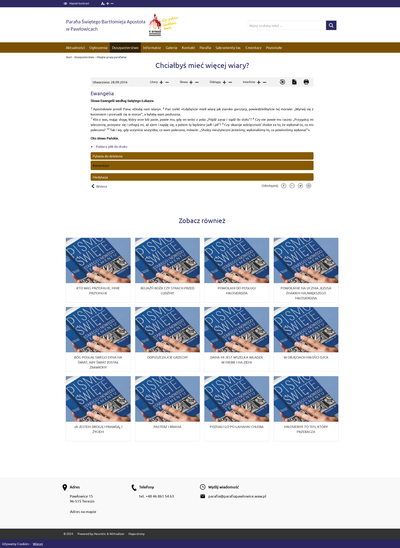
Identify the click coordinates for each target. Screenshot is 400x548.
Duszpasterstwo (125, 47)
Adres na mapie (83, 511)
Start (69, 57)
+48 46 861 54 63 (160, 496)
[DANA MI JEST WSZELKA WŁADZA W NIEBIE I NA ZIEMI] (236, 339)
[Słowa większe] (190, 82)
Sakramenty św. (228, 47)
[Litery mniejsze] (166, 82)
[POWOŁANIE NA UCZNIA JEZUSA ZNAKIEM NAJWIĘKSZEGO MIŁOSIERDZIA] (306, 270)
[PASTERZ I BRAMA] (167, 408)
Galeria (171, 47)
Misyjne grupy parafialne (111, 57)
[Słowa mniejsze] (196, 82)
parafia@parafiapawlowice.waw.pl (237, 496)
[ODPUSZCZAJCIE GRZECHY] (167, 339)
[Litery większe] (161, 82)
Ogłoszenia (98, 47)
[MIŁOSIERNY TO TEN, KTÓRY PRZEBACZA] (306, 408)
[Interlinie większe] (258, 82)
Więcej (38, 544)
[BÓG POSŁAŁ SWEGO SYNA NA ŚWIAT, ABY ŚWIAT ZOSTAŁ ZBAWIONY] (98, 339)
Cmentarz (253, 47)
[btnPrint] (305, 82)
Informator (152, 47)
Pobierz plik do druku (111, 146)
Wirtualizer (117, 533)
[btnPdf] (294, 82)
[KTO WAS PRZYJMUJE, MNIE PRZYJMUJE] (98, 270)
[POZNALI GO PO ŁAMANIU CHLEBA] (236, 408)
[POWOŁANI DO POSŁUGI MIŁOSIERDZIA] (236, 270)
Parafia (205, 47)
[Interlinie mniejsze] (264, 82)
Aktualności (75, 47)
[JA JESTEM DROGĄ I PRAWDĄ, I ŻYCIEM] (98, 408)
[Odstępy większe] (224, 82)
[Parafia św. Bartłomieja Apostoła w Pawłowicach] (105, 24)
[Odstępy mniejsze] (229, 82)
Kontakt (188, 47)
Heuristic (100, 533)
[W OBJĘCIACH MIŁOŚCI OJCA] (306, 339)
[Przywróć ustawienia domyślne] (282, 82)
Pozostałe (274, 47)
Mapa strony (137, 533)
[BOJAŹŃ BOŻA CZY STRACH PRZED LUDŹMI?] (167, 270)
